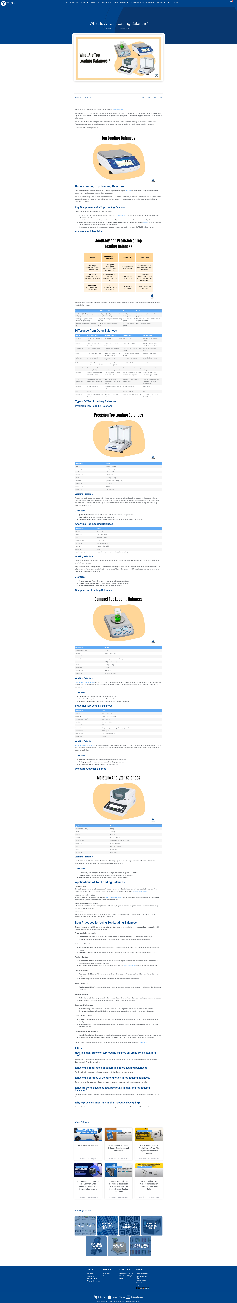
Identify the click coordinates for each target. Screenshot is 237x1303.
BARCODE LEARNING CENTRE (107, 1225)
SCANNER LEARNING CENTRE (96, 1246)
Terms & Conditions (142, 1274)
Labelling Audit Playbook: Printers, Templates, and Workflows (118, 1148)
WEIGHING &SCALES (118, 1246)
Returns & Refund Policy (141, 1277)
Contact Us (90, 1276)
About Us (90, 1274)
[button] (74, 2)
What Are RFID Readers (88, 1145)
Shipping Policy (141, 1280)
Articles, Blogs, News (93, 1281)
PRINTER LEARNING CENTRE (151, 1225)
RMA (137, 1285)
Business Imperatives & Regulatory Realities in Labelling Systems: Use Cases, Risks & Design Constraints (118, 1186)
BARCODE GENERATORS (129, 1225)
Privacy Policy (140, 1283)
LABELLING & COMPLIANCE (140, 1246)
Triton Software (92, 1278)
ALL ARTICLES (85, 1225)
